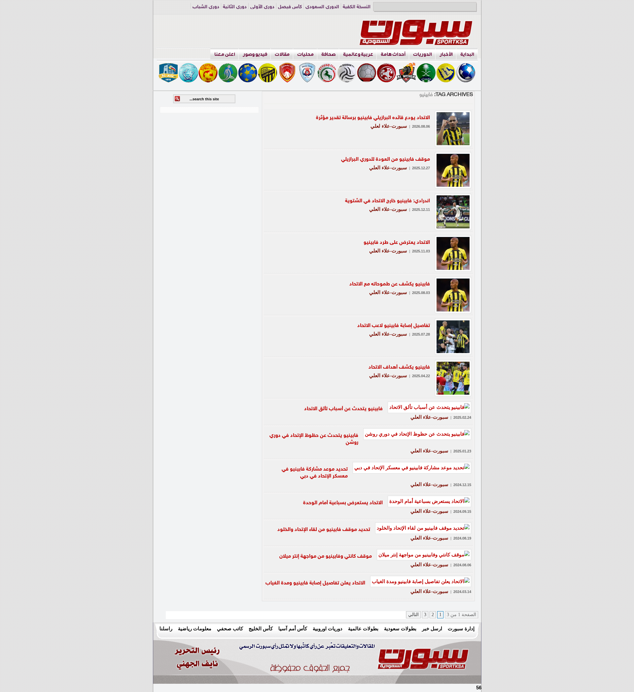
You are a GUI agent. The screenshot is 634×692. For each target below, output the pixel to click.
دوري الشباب (206, 7)
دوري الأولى (262, 7)
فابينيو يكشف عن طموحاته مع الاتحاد (389, 284)
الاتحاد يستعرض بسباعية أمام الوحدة (343, 503)
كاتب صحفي (230, 628)
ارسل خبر (432, 628)
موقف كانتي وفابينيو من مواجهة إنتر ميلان (325, 556)
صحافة (328, 54)
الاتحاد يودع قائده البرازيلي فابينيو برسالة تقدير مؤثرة (373, 118)
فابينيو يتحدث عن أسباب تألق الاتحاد (343, 409)
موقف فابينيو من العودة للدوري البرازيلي (385, 159)
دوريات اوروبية (327, 628)
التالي (413, 614)
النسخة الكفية (356, 7)
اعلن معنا (224, 54)
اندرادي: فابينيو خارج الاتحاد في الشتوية (387, 201)
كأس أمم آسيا (292, 628)
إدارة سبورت (461, 628)
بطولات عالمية (363, 628)
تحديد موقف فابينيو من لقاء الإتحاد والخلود (323, 530)
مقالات (282, 54)
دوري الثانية (235, 7)
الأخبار (446, 54)
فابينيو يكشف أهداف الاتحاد (399, 367)
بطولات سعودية (400, 628)
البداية (467, 54)
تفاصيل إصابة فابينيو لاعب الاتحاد (393, 326)
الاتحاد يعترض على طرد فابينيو (397, 243)
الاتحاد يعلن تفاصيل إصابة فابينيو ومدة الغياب (315, 583)
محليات (305, 54)
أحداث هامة (393, 54)
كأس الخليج (261, 628)
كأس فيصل (290, 7)
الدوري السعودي (322, 7)
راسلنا (165, 628)
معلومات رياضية (194, 628)
